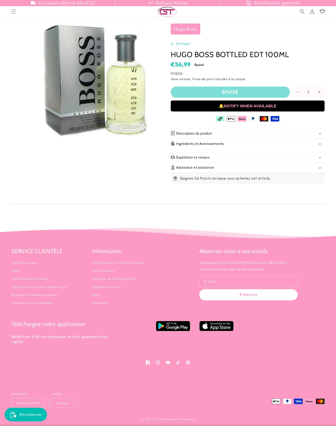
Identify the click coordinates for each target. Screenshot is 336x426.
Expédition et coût (107, 287)
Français (62, 403)
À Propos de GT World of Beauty (119, 263)
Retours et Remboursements (34, 295)
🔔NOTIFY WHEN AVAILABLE (248, 106)
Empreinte (100, 303)
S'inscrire (248, 294)
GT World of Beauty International (173, 419)
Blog (95, 295)
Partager (183, 44)
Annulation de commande (32, 303)
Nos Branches (103, 271)
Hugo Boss (185, 29)
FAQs (15, 271)
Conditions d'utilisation (30, 279)
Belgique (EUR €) (28, 403)
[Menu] (14, 11)
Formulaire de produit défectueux (39, 287)
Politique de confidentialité (114, 279)
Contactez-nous (24, 263)
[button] (302, 11)
